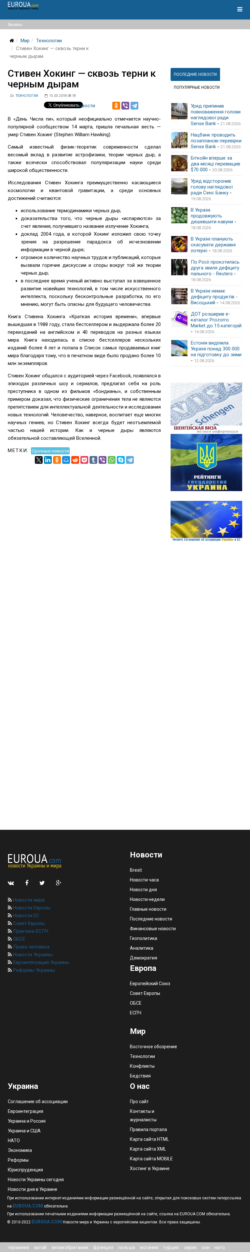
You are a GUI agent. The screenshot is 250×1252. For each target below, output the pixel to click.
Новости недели (147, 899)
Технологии (49, 41)
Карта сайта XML (148, 1149)
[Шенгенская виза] (206, 408)
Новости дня (143, 889)
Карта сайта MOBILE (151, 1158)
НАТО (14, 1140)
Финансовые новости (153, 928)
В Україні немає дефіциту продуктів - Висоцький (214, 297)
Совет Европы (28, 923)
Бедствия (140, 1075)
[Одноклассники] (116, 106)
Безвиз (15, 24)
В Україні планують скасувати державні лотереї (213, 245)
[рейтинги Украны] (206, 462)
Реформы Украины (33, 970)
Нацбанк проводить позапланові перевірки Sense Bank (216, 141)
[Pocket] (84, 460)
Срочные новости (50, 450)
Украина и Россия (27, 1121)
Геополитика (143, 938)
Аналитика (141, 948)
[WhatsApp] (112, 460)
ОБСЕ (18, 939)
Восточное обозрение (153, 1046)
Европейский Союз (150, 983)
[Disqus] (84, 545)
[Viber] (125, 106)
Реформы (18, 1160)
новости (85, 106)
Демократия (143, 957)
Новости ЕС (25, 916)
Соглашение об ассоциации (38, 1101)
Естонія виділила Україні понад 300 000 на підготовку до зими (216, 349)
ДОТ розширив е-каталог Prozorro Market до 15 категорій (216, 320)
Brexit (136, 870)
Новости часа (144, 879)
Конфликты (142, 1066)
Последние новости (151, 918)
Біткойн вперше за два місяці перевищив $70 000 (215, 164)
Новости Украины (32, 955)
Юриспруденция (25, 1169)
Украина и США (24, 1130)
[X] (39, 460)
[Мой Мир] (66, 460)
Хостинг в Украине (150, 1168)
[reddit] (75, 460)
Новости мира (28, 900)
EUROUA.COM (28, 1205)
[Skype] (121, 460)
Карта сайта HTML (149, 1139)
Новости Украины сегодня (36, 1179)
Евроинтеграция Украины (40, 962)
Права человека (30, 947)
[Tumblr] (93, 460)
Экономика (20, 1150)
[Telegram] (134, 106)
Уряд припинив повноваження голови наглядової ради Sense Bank (216, 114)
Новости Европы (31, 908)
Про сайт (139, 1101)
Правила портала (148, 1129)
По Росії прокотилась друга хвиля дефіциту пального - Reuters (215, 268)
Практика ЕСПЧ (30, 931)
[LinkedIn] (48, 460)
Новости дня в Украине (32, 1189)
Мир (25, 41)
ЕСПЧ (135, 1012)
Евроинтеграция (25, 1111)
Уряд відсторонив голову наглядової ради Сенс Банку (212, 187)
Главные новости (148, 909)
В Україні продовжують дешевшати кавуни (212, 216)
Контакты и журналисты (143, 1115)
